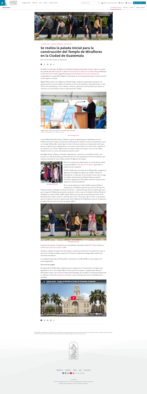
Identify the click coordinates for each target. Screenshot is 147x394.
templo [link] (57, 71)
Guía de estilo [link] (83, 333)
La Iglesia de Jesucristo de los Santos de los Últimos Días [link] (80, 71)
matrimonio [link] (60, 275)
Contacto (131, 7)
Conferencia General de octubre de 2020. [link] (53, 247)
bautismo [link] (69, 275)
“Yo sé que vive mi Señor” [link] (85, 165)
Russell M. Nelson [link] (91, 245)
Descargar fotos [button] (74, 135)
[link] (41, 320)
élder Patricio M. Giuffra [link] (50, 74)
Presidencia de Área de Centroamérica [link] (87, 74)
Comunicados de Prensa (115, 7)
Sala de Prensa (6, 7)
